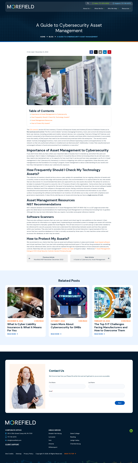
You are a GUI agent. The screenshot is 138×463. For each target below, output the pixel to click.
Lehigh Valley (74, 440)
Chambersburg (75, 444)
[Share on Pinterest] (109, 52)
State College (75, 433)
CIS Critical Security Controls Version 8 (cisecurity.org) (52, 251)
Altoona (51, 444)
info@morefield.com (14, 440)
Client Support (12, 444)
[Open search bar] (88, 3)
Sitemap (18, 454)
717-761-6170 (11, 437)
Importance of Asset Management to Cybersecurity (49, 114)
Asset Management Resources (41, 120)
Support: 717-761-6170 (123, 3)
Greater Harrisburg (55, 433)
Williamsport (53, 447)
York (50, 440)
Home (42, 37)
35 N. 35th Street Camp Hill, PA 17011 (20, 433)
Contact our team (67, 249)
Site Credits (9, 454)
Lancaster (52, 437)
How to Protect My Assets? (40, 123)
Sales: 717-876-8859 (101, 3)
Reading (73, 437)
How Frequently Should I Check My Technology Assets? (50, 117)
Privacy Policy (28, 454)
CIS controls (34, 130)
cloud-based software (102, 242)
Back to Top (69, 453)
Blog (51, 37)
